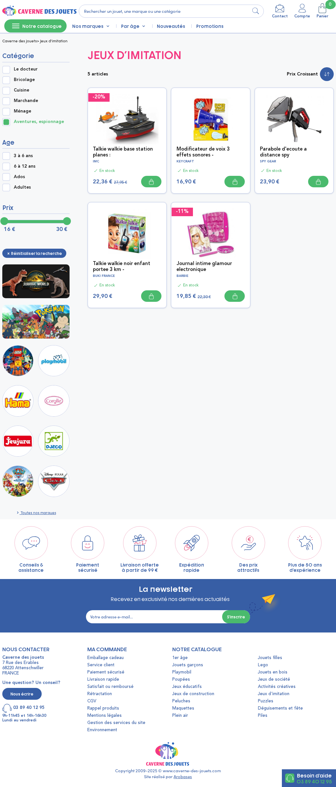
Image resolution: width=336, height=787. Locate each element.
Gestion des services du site (116, 723)
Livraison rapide (103, 679)
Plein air (180, 716)
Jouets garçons (187, 665)
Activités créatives (277, 687)
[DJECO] (54, 441)
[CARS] (54, 481)
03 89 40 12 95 (314, 781)
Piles (262, 716)
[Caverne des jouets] (39, 11)
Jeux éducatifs (187, 687)
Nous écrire (21, 694)
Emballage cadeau (105, 658)
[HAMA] (18, 401)
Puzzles (265, 701)
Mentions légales (104, 716)
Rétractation (99, 694)
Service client (101, 665)
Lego (263, 665)
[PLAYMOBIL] (54, 361)
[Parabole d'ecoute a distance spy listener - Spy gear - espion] (294, 118)
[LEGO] (18, 361)
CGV (91, 701)
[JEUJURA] (18, 441)
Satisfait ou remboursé (110, 687)
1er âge (180, 658)
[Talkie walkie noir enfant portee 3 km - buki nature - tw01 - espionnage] (127, 233)
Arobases (183, 776)
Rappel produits (103, 708)
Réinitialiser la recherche (36, 253)
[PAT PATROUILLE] (18, 481)
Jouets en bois (272, 672)
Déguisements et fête (280, 708)
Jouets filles (270, 658)
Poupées (181, 679)
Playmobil (181, 672)
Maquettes (183, 708)
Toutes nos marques (38, 512)
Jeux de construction (193, 694)
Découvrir (38, 281)
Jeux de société (274, 679)
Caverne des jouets (19, 40)
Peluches (181, 701)
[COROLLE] (54, 401)
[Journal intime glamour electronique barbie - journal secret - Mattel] (210, 233)
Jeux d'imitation (273, 694)
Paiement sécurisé (105, 672)
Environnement (102, 730)
